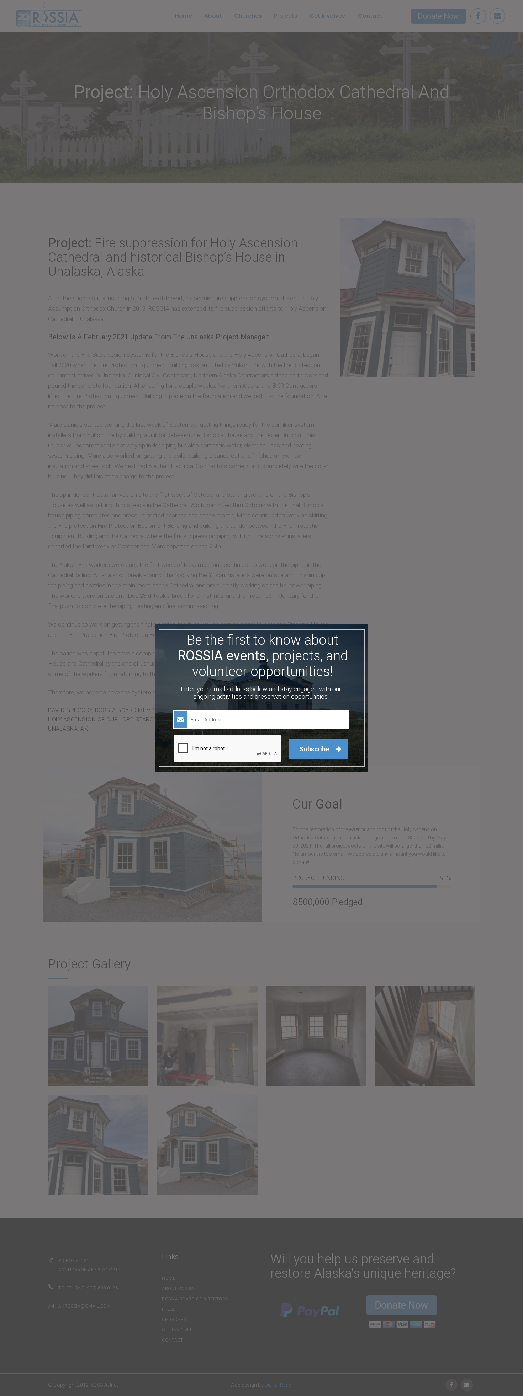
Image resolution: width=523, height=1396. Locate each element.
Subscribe (315, 749)
